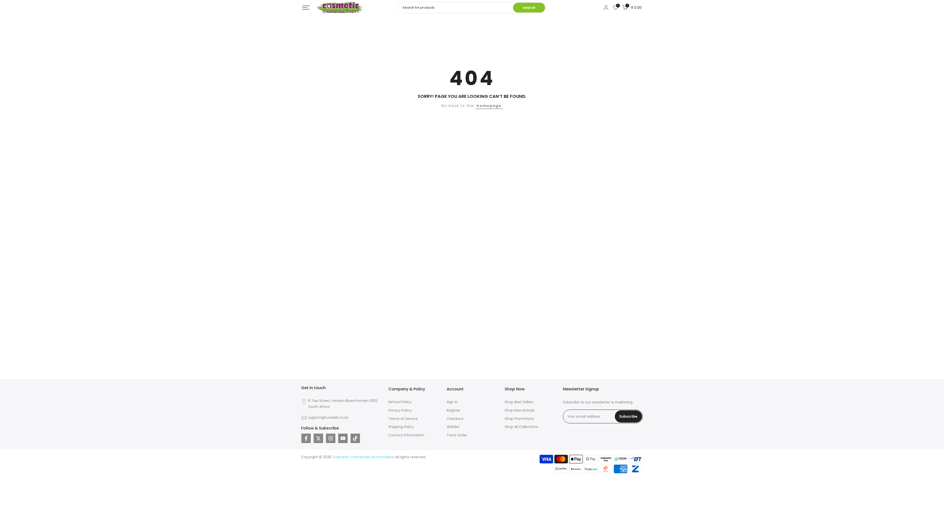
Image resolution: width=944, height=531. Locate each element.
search (529, 7)
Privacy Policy (400, 410)
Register (453, 410)
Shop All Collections (521, 426)
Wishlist (453, 426)
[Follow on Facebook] (306, 438)
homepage (489, 105)
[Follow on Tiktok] (355, 438)
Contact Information (406, 435)
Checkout (455, 418)
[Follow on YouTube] (343, 438)
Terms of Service (403, 418)
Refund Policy (400, 401)
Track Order (457, 435)
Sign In (452, 401)
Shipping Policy (401, 426)
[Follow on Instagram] (331, 438)
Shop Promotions (519, 418)
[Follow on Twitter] (318, 438)
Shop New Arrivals (519, 410)
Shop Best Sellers (519, 401)
